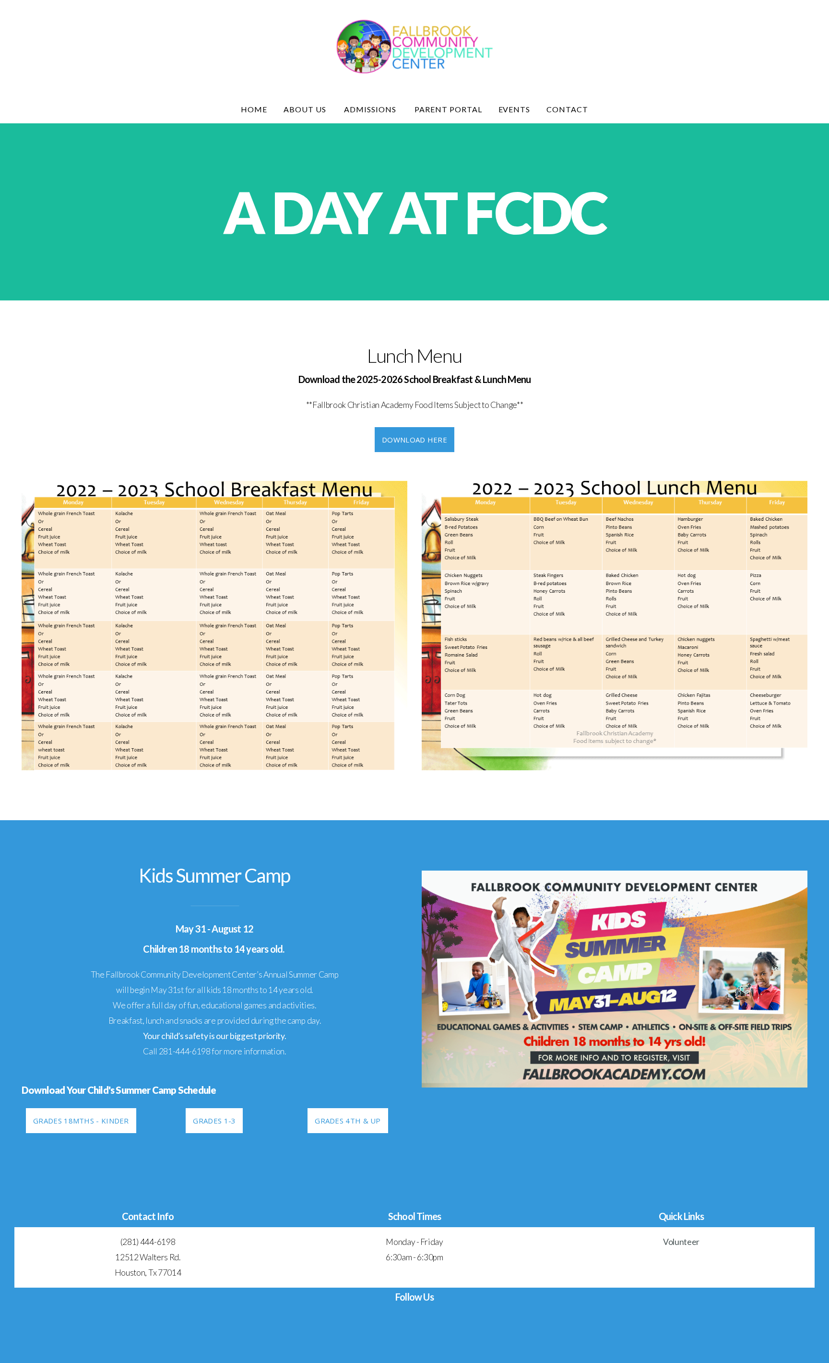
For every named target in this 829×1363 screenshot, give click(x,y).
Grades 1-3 (214, 1120)
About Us (306, 109)
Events (514, 109)
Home (254, 109)
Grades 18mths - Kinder (81, 1120)
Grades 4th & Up (348, 1120)
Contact (567, 109)
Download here (414, 439)
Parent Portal (448, 109)
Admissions (371, 109)
